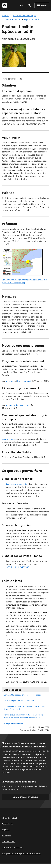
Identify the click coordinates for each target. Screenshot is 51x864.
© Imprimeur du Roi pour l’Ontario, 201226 (21, 853)
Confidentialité (8, 841)
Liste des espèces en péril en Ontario (19, 700)
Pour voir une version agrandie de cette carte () (24, 281)
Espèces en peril (31, 19)
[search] (29, 5)
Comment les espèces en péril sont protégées (22, 695)
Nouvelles (6, 835)
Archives (5, 829)
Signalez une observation (17, 484)
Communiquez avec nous (25, 796)
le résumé (10, 381)
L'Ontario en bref (9, 818)
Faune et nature (13, 19)
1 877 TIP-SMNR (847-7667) (17, 567)
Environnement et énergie (24, 15)
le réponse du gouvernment (18, 405)
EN (21, 5)
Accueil (5, 15)
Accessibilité (7, 824)
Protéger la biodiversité (13, 723)
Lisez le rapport (9, 439)
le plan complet (24, 381)
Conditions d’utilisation (12, 847)
